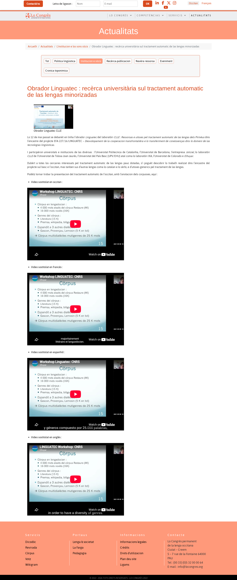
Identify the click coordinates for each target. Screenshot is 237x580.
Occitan (193, 3)
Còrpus (29, 553)
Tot (47, 61)
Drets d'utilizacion (131, 553)
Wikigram (31, 564)
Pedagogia (79, 553)
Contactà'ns (33, 3)
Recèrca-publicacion (118, 61)
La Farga (78, 547)
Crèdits (124, 547)
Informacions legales (133, 542)
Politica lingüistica (64, 61)
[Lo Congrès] (37, 15)
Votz (28, 559)
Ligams (124, 564)
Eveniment (166, 61)
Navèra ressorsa (145, 61)
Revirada (31, 547)
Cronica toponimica (56, 70)
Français (206, 3)
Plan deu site (128, 559)
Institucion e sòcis (91, 61)
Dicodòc (30, 542)
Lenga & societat (83, 542)
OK (147, 3)
